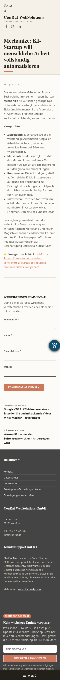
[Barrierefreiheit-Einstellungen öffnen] (54, 345)
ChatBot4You (11, 558)
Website (8, 366)
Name (8, 335)
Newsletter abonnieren (30, 658)
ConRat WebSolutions (24, 17)
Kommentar (11, 319)
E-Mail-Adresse (12, 351)
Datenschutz (11, 477)
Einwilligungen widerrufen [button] (19, 495)
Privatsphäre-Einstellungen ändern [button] (23, 489)
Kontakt (8, 471)
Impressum (10, 483)
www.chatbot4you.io (29, 589)
